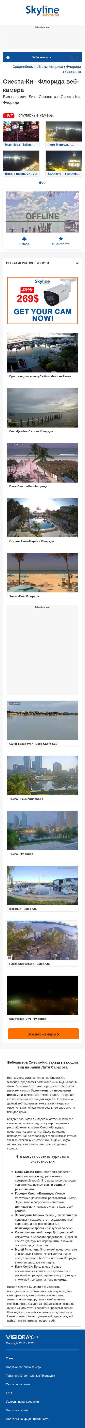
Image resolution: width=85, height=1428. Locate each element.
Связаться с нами (18, 1384)
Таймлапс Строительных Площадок (30, 1375)
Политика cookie (17, 1410)
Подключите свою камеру (23, 1367)
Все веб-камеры (42, 1033)
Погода (24, 244)
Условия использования (22, 1401)
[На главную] (8, 57)
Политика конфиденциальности (27, 1419)
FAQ (9, 1393)
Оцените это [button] (60, 244)
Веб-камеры (40, 57)
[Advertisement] (42, 39)
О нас (10, 1358)
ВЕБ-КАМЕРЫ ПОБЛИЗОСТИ (27, 263)
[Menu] (74, 57)
